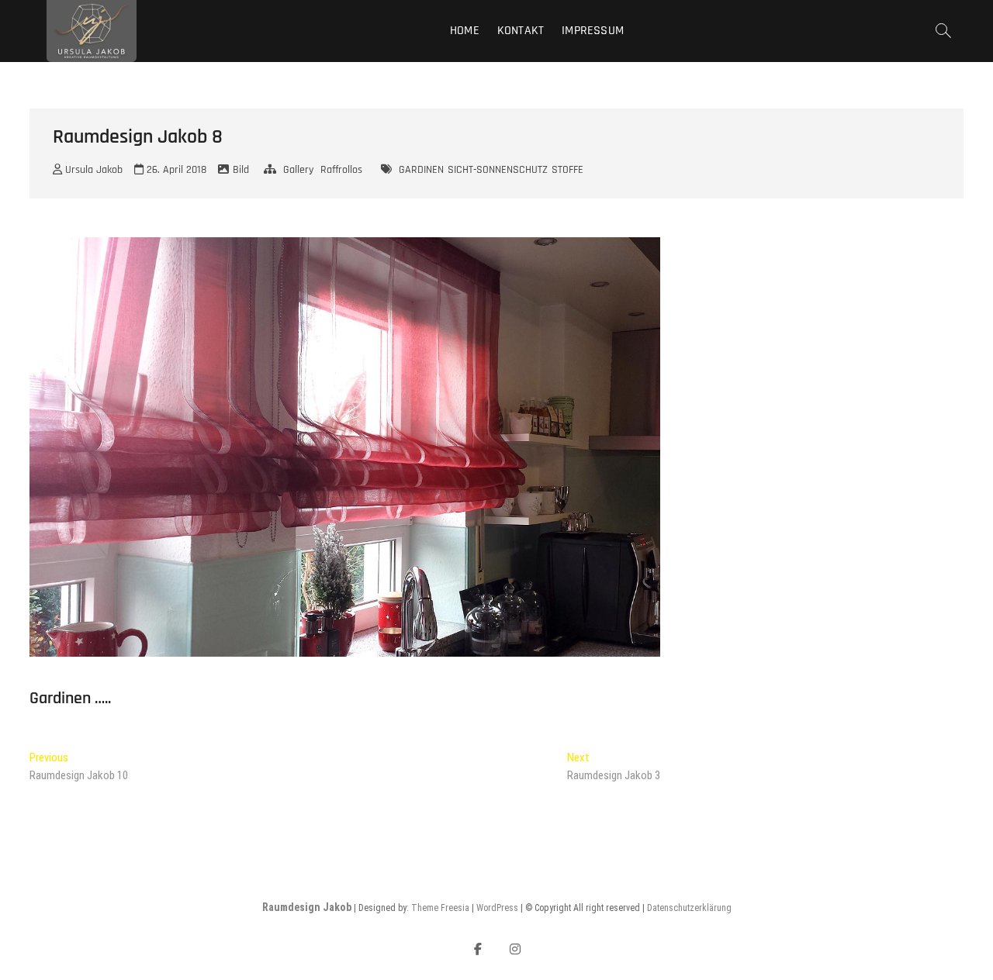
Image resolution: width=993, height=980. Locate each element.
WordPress (497, 907)
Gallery (298, 170)
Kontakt (520, 30)
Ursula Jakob (92, 170)
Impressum (593, 30)
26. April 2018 (175, 170)
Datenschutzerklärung (689, 907)
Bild (241, 170)
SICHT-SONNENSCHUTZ (498, 170)
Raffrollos (341, 170)
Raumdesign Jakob (306, 907)
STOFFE (567, 170)
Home (464, 30)
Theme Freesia (440, 907)
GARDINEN (421, 170)
